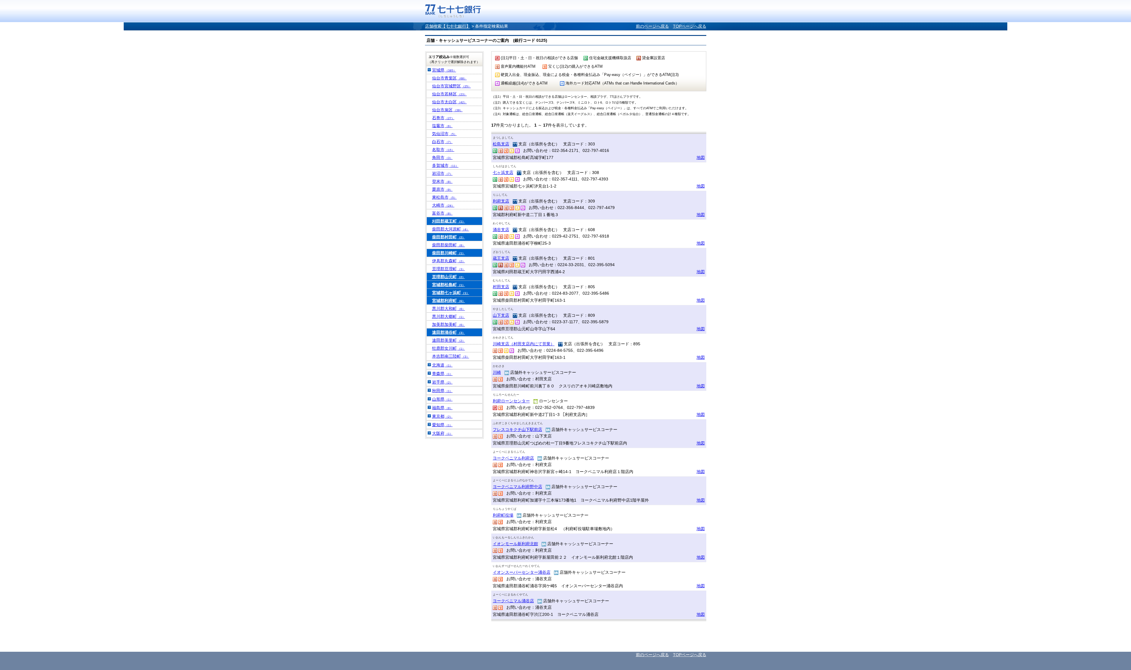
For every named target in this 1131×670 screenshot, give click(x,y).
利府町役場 (503, 515)
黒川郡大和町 (448, 308)
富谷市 (442, 213)
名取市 (443, 149)
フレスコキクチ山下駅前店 (517, 429)
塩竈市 (442, 125)
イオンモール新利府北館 (515, 543)
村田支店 (501, 286)
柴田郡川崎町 (448, 253)
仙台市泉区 (447, 109)
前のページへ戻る (652, 26)
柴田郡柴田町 (448, 245)
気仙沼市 (444, 133)
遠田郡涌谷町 (448, 332)
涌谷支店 (501, 229)
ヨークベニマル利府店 (513, 458)
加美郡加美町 (448, 324)
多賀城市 (445, 165)
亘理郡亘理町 (448, 268)
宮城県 (444, 70)
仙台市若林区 (449, 94)
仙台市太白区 (449, 101)
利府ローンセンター (511, 401)
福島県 (442, 407)
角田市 (442, 157)
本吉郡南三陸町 (450, 356)
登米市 (442, 181)
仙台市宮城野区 (451, 86)
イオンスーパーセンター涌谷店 (521, 572)
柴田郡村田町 (448, 237)
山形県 (442, 399)
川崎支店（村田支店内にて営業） (524, 343)
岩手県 (442, 382)
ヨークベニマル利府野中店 (517, 486)
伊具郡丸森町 (448, 260)
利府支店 (501, 201)
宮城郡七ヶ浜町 (450, 292)
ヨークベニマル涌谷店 (513, 600)
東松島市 (444, 197)
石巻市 (443, 117)
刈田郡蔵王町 (448, 221)
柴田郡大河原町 (450, 229)
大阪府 (442, 433)
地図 (701, 157)
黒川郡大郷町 (448, 316)
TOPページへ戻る (689, 26)
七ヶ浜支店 (503, 172)
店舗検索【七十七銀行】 (447, 26)
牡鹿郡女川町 (448, 348)
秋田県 (442, 390)
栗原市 (442, 189)
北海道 (442, 365)
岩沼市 (442, 173)
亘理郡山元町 (448, 276)
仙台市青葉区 (449, 78)
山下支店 (501, 315)
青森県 (442, 373)
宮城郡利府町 (448, 300)
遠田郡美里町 (448, 340)
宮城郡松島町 (448, 284)
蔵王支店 (501, 258)
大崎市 (443, 205)
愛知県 (442, 424)
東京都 (442, 416)
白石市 (442, 141)
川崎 (497, 372)
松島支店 (501, 144)
